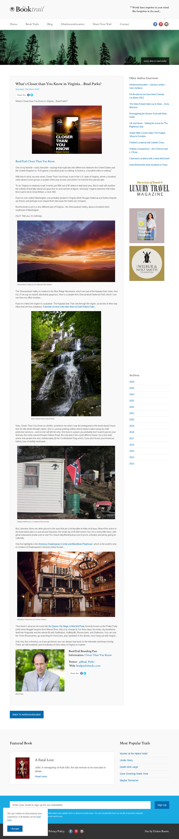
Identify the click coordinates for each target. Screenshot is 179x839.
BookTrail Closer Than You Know (35, 161)
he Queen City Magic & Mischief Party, (67, 626)
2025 (131, 388)
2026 (131, 382)
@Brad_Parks (87, 662)
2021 (131, 413)
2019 (131, 426)
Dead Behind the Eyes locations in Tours (148, 165)
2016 (131, 445)
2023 (131, 401)
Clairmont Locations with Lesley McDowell (149, 158)
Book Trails (32, 24)
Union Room (161, 831)
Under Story (126, 760)
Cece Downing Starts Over (134, 773)
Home (13, 24)
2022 (131, 407)
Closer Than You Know (98, 655)
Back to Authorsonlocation (27, 714)
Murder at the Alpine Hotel (134, 753)
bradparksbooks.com (88, 666)
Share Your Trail (102, 24)
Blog (49, 24)
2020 (131, 419)
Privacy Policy (56, 831)
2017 (131, 438)
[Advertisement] (146, 326)
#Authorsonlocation (72, 24)
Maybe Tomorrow (129, 780)
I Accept (15, 828)
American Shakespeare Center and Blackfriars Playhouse (66, 544)
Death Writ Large (129, 767)
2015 (131, 451)
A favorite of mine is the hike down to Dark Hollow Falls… (69, 307)
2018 (131, 432)
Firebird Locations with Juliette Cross (146, 142)
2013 (131, 463)
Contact (124, 24)
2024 (131, 394)
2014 (131, 457)
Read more (41, 776)
